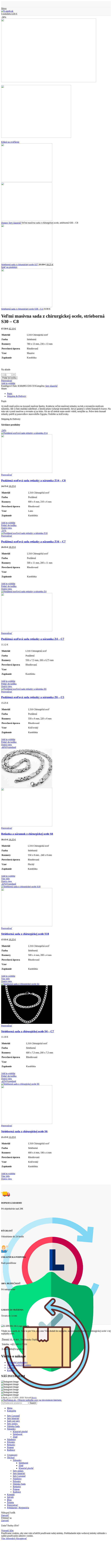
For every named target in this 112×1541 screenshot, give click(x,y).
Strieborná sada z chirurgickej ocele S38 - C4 (22, 309)
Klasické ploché (20, 1431)
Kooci (34, 1397)
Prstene (16, 1489)
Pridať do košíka (9, 378)
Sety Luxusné (19, 1476)
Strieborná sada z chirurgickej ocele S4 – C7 (27, 1031)
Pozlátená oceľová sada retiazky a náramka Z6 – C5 (32, 697)
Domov (5, 223)
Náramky (17, 1460)
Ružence (17, 1492)
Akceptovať (21, 1538)
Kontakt (10, 1370)
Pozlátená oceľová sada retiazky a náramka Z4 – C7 (32, 638)
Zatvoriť (5, 1515)
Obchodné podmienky (17, 1362)
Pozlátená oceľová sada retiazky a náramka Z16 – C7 (33, 541)
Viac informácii (8, 1538)
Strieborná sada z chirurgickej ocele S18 (25, 933)
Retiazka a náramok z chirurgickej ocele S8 (27, 833)
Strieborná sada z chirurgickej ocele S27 (20, 264)
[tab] (59, 393)
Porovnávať (12, 1505)
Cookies (11, 1367)
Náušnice (17, 1478)
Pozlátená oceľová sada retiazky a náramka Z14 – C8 (33, 480)
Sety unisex (18, 1471)
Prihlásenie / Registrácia (18, 1507)
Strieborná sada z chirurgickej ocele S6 (24, 1131)
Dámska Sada (19, 1484)
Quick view (6, 528)
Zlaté (15, 1437)
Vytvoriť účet (7, 1530)
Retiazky (17, 1486)
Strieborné (17, 1434)
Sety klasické (15, 223)
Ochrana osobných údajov (19, 1365)
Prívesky (17, 1481)
